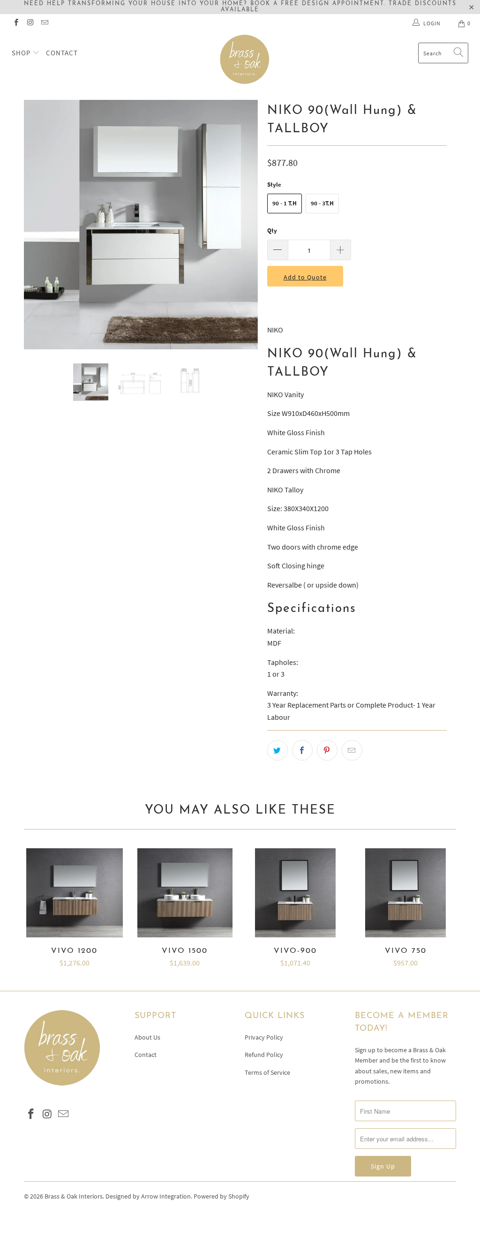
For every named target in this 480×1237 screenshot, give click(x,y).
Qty (272, 230)
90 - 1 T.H (284, 203)
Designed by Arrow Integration (148, 1196)
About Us (147, 1037)
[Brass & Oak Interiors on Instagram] (30, 23)
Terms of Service (267, 1072)
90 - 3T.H (322, 203)
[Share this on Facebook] (302, 750)
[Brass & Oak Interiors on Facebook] (16, 23)
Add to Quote (305, 277)
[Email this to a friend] (352, 750)
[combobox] (443, 53)
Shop (22, 52)
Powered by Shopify (221, 1196)
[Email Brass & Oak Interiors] (44, 23)
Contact (62, 52)
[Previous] (36, 224)
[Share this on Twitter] (277, 750)
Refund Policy (264, 1054)
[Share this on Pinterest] (327, 750)
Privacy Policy (264, 1037)
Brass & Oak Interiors (74, 1196)
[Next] (245, 224)
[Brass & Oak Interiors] (244, 59)
